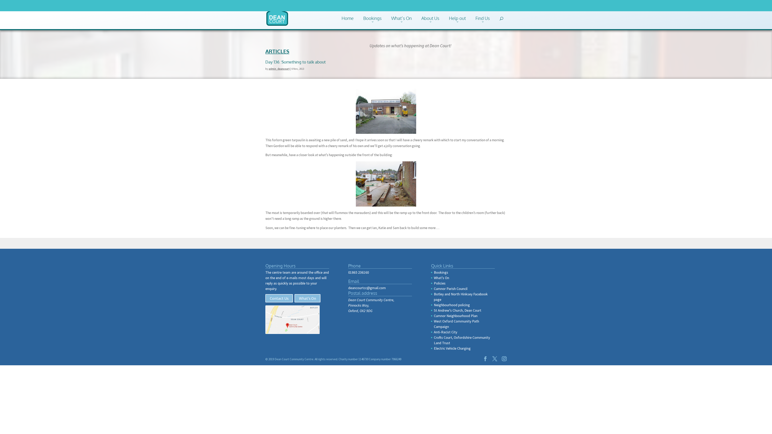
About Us (430, 18)
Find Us (482, 18)
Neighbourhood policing (452, 305)
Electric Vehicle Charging (452, 348)
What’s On (401, 18)
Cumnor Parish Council (450, 288)
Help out (457, 18)
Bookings (372, 18)
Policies (440, 283)
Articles (277, 51)
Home (348, 18)
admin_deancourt (279, 69)
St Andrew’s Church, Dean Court (457, 310)
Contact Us (279, 298)
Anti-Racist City (445, 332)
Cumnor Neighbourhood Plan (455, 315)
